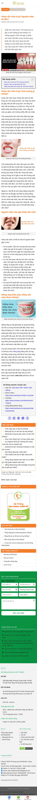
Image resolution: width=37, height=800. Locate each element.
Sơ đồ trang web (26, 744)
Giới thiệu (24, 732)
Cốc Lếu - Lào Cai (8, 702)
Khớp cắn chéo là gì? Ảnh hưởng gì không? (16, 82)
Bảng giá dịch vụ (7, 737)
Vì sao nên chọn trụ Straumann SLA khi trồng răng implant (17, 544)
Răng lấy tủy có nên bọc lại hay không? (16, 536)
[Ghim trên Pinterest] (18, 418)
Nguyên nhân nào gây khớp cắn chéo (15, 84)
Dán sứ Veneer (8, 558)
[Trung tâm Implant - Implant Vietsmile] (18, 3)
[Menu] (2, 3)
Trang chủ (5, 9)
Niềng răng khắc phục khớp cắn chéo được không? (18, 86)
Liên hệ (23, 735)
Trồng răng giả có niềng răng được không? (18, 532)
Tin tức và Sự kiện (26, 472)
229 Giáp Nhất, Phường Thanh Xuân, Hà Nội (17, 680)
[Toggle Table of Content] (32, 79)
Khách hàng (6, 739)
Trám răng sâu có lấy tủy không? (14, 529)
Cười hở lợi (7, 565)
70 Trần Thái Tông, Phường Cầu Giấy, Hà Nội (17, 683)
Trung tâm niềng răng (10, 561)
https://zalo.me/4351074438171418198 (19, 395)
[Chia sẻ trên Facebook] (9, 418)
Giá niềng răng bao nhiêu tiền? (16, 452)
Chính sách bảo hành (27, 737)
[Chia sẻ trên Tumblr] (27, 418)
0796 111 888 (20, 722)
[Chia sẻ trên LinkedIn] (22, 418)
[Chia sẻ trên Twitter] (14, 418)
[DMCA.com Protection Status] (26, 748)
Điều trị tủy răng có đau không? (14, 539)
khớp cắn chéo (10, 474)
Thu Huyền (21, 21)
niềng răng (17, 351)
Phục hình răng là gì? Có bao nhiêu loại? (19, 439)
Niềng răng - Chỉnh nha (17, 9)
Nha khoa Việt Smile (10, 554)
